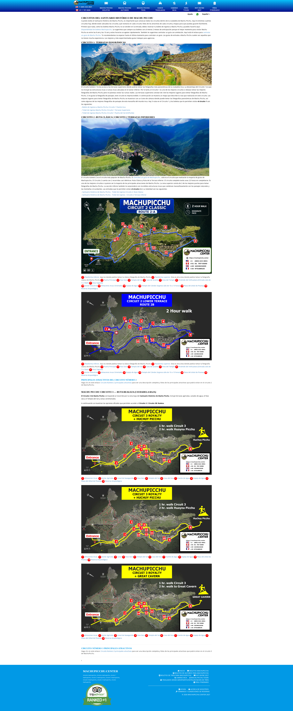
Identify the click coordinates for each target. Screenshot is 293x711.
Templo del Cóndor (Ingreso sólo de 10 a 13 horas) (161, 286)
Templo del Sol (136, 280)
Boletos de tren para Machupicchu (175, 675)
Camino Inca (181, 678)
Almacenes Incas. (91, 478)
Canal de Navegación (125, 478)
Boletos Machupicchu (199, 671)
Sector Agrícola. (108, 478)
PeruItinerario (216, 6)
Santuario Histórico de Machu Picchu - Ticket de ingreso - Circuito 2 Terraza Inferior (114, 195)
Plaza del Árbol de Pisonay (91, 481)
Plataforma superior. (163, 277)
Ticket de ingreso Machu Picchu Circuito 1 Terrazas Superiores (106, 110)
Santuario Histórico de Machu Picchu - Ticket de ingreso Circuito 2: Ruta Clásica (112, 192)
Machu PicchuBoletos (107, 6)
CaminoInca (176, 6)
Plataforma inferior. (92, 277)
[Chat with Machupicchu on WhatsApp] (197, 14)
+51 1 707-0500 (85, 10)
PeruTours (187, 6)
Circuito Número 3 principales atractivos (106, 648)
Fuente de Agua (184, 478)
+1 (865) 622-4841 (85, 7)
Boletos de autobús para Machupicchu (191, 673)
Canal (119, 557)
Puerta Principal (110, 280)
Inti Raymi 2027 (202, 675)
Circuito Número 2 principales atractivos (116, 383)
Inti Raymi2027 (201, 6)
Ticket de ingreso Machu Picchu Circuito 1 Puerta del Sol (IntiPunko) (108, 113)
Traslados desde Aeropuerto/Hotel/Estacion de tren (185, 680)
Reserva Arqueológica (89, 288)
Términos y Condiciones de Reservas (193, 691)
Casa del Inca (169, 478)
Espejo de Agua (132, 286)
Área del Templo (168, 280)
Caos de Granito (152, 280)
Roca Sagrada (97, 283)
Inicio (182, 671)
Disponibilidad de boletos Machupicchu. (96, 29)
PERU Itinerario (202, 682)
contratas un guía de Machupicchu (146, 177)
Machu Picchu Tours (199, 678)
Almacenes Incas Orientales (111, 286)
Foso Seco (123, 280)
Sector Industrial (91, 286)
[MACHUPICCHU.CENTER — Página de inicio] (84, 2)
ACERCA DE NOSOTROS (199, 689)
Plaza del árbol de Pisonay (194, 286)
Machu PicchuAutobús (126, 6)
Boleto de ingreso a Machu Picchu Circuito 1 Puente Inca (104, 107)
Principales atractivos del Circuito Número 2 (109, 380)
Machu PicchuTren (145, 6)
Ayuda (190, 14)
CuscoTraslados (161, 6)
